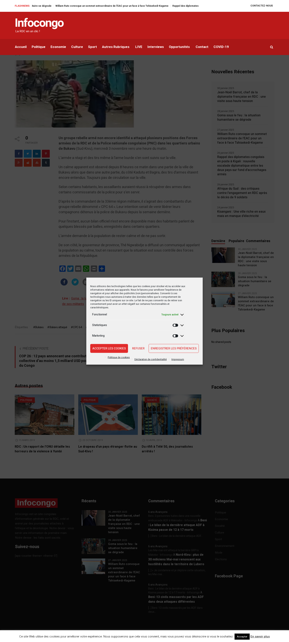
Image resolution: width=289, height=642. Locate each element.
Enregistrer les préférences (174, 348)
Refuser (138, 348)
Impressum (177, 359)
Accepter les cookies (109, 348)
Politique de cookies (119, 357)
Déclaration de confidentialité (150, 359)
